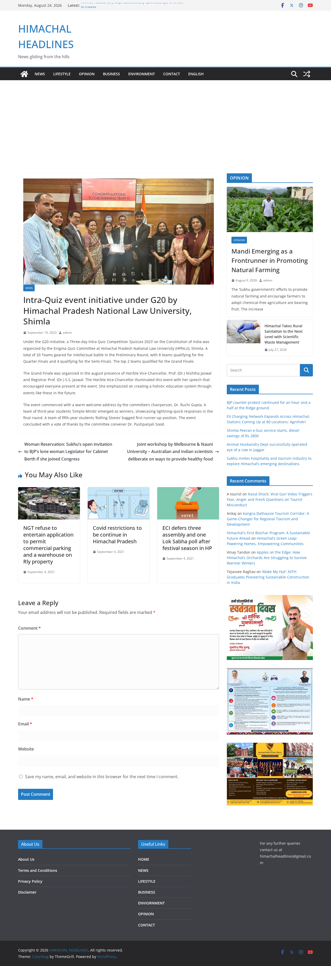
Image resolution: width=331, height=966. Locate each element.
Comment (29, 628)
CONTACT (146, 925)
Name (25, 699)
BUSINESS (111, 73)
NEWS (40, 73)
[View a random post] (306, 74)
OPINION (87, 73)
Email (25, 724)
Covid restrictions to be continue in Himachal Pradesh (117, 534)
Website (26, 749)
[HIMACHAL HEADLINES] (24, 74)
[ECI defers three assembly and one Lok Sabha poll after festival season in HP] (188, 491)
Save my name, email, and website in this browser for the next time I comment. (101, 776)
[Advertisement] (165, 119)
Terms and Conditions (37, 870)
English (196, 73)
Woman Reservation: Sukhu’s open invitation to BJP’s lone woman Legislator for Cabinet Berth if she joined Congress (68, 451)
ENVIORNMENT (151, 903)
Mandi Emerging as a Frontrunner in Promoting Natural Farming (269, 260)
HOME (143, 859)
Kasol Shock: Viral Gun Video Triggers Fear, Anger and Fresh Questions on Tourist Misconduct (269, 499)
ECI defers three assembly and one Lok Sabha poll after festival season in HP (187, 538)
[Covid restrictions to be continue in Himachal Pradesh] (118, 491)
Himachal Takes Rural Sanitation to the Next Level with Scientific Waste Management (284, 334)
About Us (26, 859)
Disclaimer (27, 892)
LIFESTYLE (62, 73)
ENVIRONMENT (141, 73)
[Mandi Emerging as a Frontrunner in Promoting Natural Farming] (270, 209)
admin (67, 332)
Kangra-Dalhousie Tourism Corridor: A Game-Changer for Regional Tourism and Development (268, 519)
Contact (171, 73)
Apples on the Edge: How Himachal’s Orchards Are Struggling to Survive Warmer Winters (267, 558)
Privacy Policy (30, 881)
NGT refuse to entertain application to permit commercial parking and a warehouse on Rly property (48, 544)
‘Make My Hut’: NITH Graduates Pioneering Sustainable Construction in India (268, 577)
